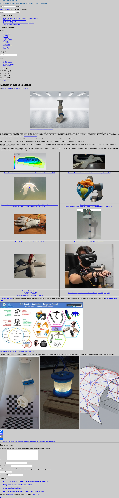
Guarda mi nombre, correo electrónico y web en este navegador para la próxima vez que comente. (27, 469)
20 (4, 77)
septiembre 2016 (7, 45)
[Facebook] (59, 431)
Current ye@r (4, 474)
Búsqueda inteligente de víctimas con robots (14, 20)
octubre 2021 (6, 38)
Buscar (17, 6)
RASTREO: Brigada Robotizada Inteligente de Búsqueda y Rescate (20, 18)
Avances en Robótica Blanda (10, 21)
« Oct (1, 80)
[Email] (59, 436)
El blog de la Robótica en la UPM (8, 0)
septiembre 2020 (7, 40)
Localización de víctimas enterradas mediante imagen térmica (18, 23)
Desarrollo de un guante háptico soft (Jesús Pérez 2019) (29, 241)
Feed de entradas (7, 62)
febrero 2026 (6, 34)
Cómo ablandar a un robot (30, 136)
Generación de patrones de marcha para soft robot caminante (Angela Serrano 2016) (89, 173)
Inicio (1, 9)
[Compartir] (59, 439)
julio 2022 (5, 37)
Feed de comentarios (8, 64)
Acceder (5, 61)
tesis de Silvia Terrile (7, 298)
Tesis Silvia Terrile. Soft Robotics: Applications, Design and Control (17, 351)
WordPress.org (7, 65)
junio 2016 (6, 48)
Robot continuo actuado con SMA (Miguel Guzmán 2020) (89, 241)
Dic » (5, 80)
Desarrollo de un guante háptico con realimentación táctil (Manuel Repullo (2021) (89, 293)
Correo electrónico (5, 466)
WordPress (10, 494)
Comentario (3, 460)
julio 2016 (5, 47)
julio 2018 (5, 41)
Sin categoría (7, 9)
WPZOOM (36, 494)
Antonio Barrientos (7, 88)
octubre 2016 (6, 44)
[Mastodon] (59, 434)
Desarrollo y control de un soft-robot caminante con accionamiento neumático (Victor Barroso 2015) (29, 173)
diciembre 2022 (7, 35)
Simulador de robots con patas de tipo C (13, 24)
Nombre (2, 463)
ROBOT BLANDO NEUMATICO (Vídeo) (41, 129)
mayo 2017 (6, 42)
